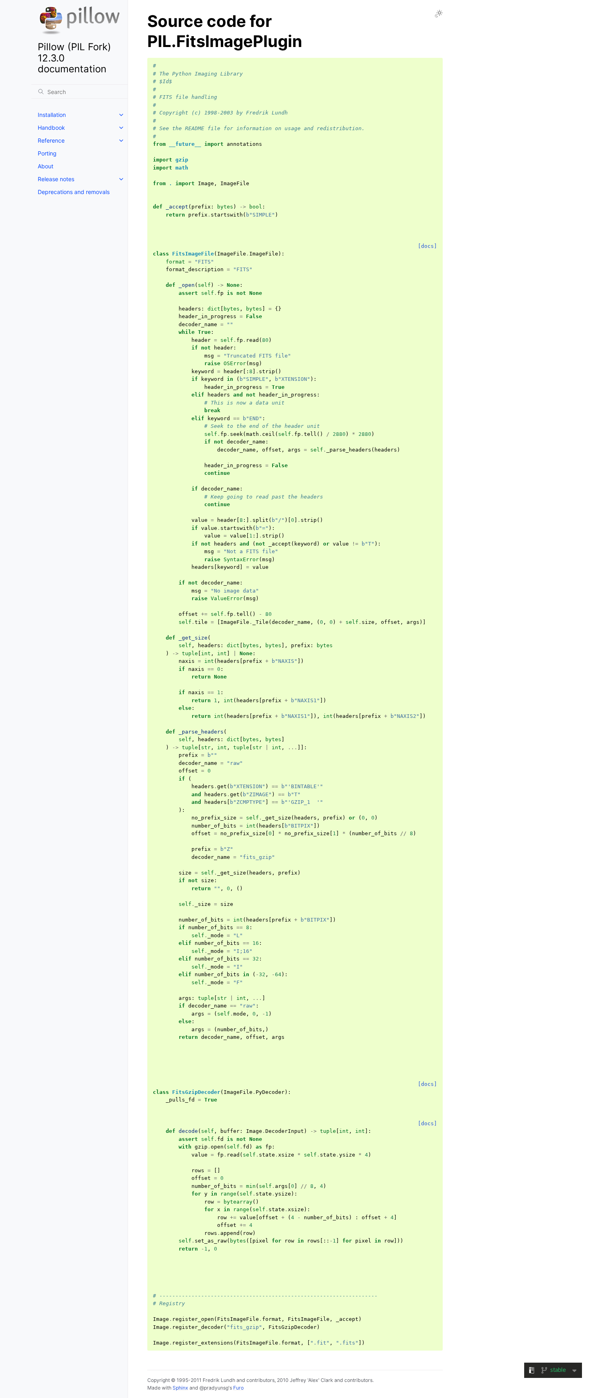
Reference (51, 140)
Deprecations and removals (74, 191)
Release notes (56, 179)
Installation (52, 114)
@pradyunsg (213, 1388)
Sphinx (180, 1388)
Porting (47, 153)
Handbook (51, 127)
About (45, 166)
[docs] (427, 246)
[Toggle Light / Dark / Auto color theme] (439, 14)
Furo (238, 1388)
